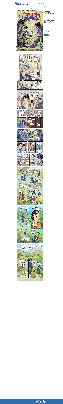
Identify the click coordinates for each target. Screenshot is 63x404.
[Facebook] (23, 4)
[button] (38, 8)
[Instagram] (22, 4)
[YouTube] (26, 4)
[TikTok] (27, 4)
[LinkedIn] (25, 4)
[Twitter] (24, 4)
